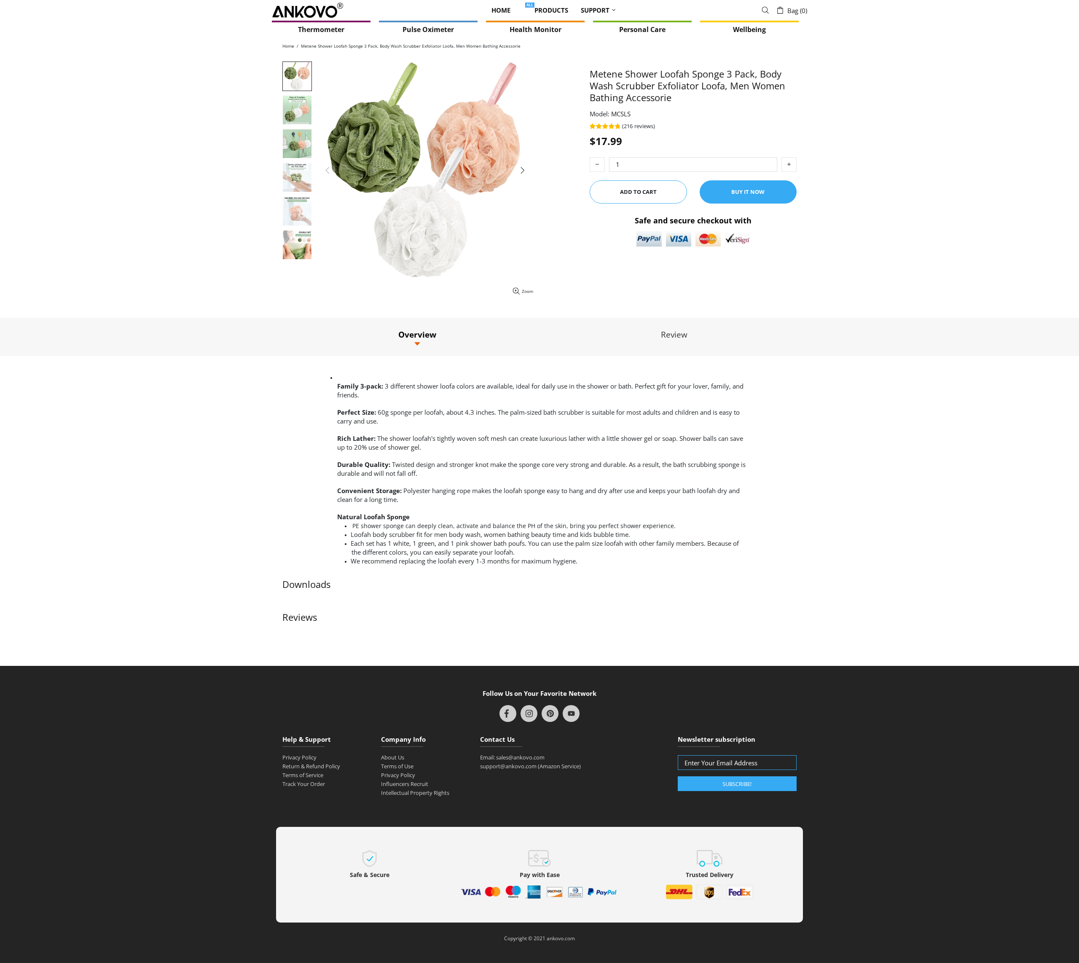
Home (288, 46)
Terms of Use (397, 766)
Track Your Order (303, 784)
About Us (392, 757)
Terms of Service (302, 775)
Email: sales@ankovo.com (512, 757)
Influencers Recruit (404, 784)
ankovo (308, 10)
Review (674, 334)
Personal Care (642, 29)
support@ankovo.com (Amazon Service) (530, 766)
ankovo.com (561, 938)
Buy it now (748, 192)
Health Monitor (535, 29)
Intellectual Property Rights (415, 793)
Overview (417, 334)
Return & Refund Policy (311, 766)
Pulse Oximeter (428, 29)
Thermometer (321, 29)
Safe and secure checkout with (693, 220)
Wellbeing (749, 29)
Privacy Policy (299, 757)
